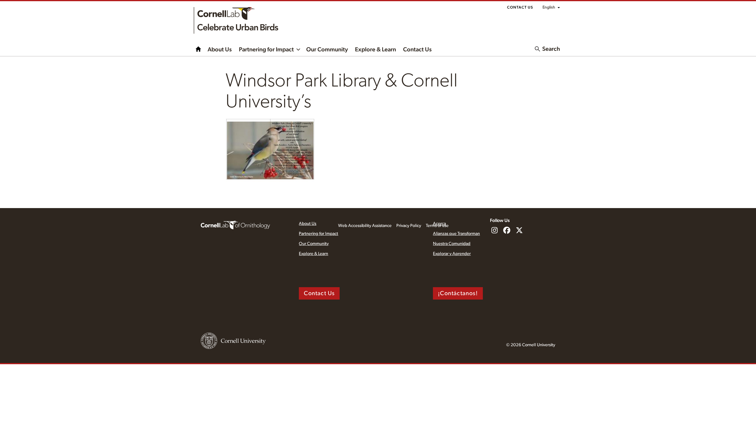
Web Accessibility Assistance (365, 225)
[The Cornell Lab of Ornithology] (235, 224)
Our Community (327, 50)
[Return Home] (236, 20)
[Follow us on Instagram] (494, 230)
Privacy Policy (408, 225)
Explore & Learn (375, 50)
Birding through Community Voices (198, 49)
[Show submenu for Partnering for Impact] (298, 49)
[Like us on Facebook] (506, 230)
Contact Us (520, 7)
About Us (220, 50)
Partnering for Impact (266, 50)
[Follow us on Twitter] (519, 230)
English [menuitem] (548, 7)
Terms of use (437, 225)
